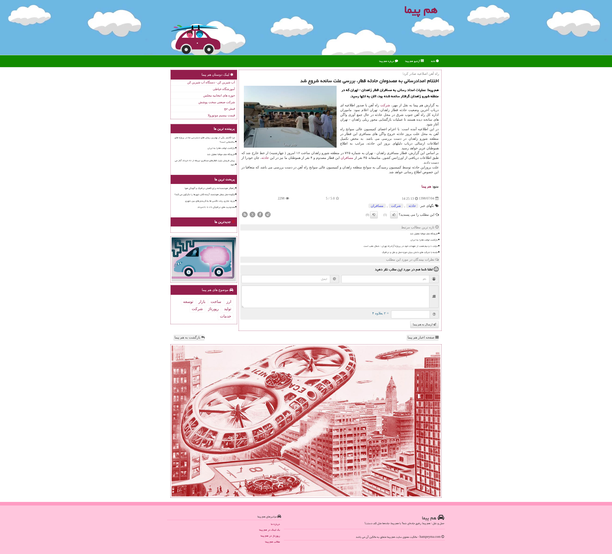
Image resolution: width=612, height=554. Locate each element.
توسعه (188, 302)
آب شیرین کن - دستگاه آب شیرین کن (211, 82)
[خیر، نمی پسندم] (374, 214)
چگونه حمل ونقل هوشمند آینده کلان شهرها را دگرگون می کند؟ (205, 194)
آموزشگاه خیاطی (224, 89)
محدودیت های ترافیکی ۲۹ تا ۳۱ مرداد (216, 207)
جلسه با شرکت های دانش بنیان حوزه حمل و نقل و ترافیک (410, 252)
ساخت (216, 302)
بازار (201, 302)
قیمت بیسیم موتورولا (221, 115)
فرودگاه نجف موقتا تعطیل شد (424, 233)
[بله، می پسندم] (394, 214)
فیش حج (229, 108)
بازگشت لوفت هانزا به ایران (424, 239)
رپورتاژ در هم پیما (270, 535)
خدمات (225, 316)
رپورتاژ (213, 309)
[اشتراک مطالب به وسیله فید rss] (244, 214)
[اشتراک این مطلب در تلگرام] (267, 214)
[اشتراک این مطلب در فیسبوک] (260, 214)
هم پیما (426, 186)
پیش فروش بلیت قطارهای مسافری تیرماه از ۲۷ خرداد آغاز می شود (205, 162)
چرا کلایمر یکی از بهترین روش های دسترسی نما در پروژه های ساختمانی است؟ (205, 139)
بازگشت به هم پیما (188, 337)
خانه (433, 61)
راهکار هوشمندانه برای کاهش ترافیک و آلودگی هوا (210, 188)
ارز (228, 302)
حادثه (265, 158)
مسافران (347, 158)
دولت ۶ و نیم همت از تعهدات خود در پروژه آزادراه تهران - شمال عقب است (401, 246)
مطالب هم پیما (272, 541)
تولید (227, 309)
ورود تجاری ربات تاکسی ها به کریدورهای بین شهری (210, 201)
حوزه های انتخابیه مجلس (219, 95)
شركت (385, 105)
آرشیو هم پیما (413, 61)
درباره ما (275, 524)
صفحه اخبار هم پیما (421, 337)
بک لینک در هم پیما (269, 529)
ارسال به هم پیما (423, 324)
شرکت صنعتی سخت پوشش (216, 102)
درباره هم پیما (387, 61)
